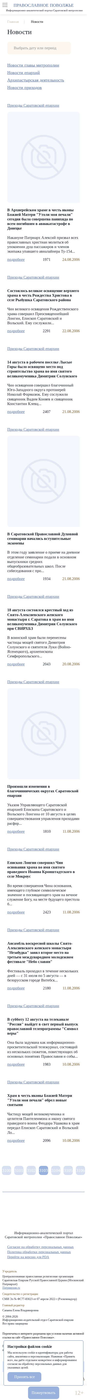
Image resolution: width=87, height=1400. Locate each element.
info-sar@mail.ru (20, 1392)
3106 (80, 1170)
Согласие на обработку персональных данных (40, 1247)
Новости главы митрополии (33, 65)
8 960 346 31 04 (7, 1392)
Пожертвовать (43, 1393)
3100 (6, 1170)
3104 (55, 1170)
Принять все (24, 1377)
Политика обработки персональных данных (39, 1252)
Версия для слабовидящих (66, 1392)
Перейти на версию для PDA (28, 1257)
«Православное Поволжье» (43, 1215)
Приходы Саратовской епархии (33, 105)
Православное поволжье (43, 7)
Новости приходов (24, 87)
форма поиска (82, 5)
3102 (31, 1170)
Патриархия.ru (11, 1287)
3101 (18, 1170)
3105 (68, 1170)
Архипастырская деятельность (35, 80)
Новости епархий (23, 72)
